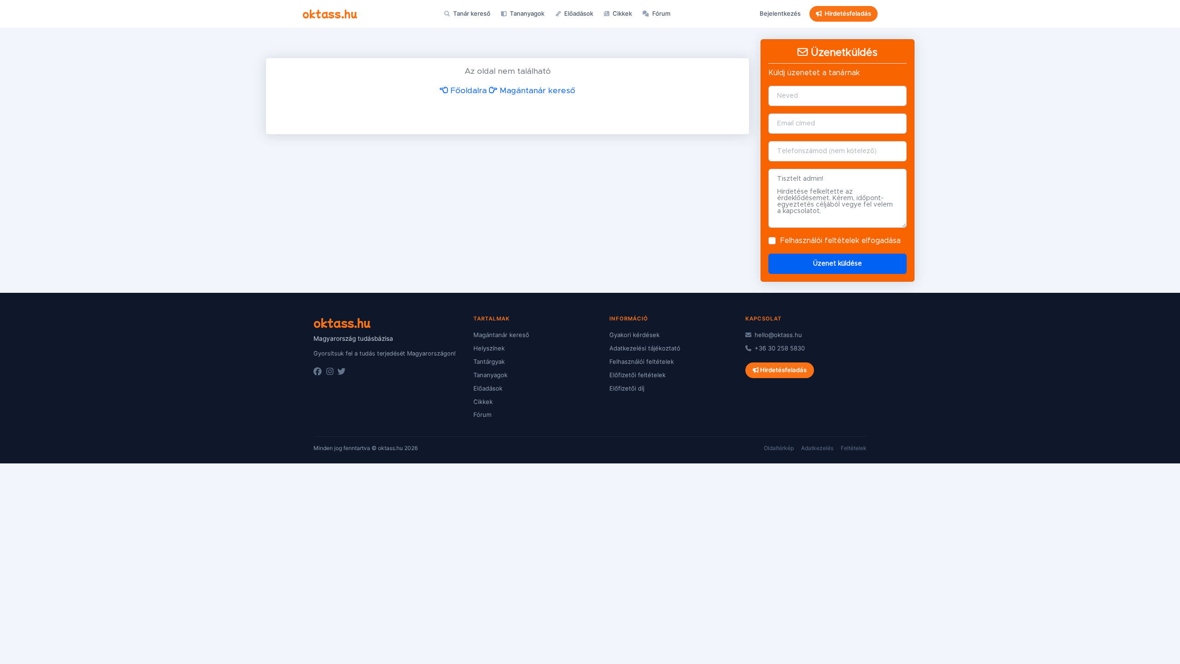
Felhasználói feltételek (819, 240)
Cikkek (621, 13)
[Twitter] (341, 372)
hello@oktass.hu (777, 334)
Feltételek (854, 448)
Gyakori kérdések (634, 334)
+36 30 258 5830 (779, 348)
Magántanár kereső (536, 91)
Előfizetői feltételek (637, 375)
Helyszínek (489, 348)
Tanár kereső (471, 13)
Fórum (661, 13)
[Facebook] (317, 372)
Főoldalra (467, 91)
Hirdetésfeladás (848, 13)
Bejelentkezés (780, 13)
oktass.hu (329, 13)
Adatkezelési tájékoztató (644, 348)
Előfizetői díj (626, 388)
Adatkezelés (817, 448)
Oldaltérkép (779, 448)
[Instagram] (329, 372)
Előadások (578, 13)
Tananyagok (526, 13)
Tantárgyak (489, 361)
